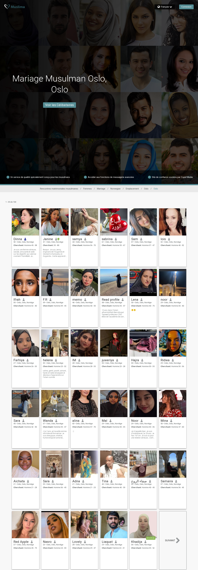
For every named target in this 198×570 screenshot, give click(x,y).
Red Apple (21, 542)
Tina (105, 481)
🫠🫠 (133, 310)
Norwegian (115, 188)
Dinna (17, 239)
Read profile (110, 299)
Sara (16, 420)
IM (74, 360)
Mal (104, 420)
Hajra (135, 360)
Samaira (167, 481)
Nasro (47, 542)
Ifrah (16, 299)
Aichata (19, 481)
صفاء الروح (139, 481)
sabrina (107, 239)
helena (48, 360)
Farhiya (18, 360)
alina (75, 420)
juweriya (108, 360)
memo (77, 299)
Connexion (186, 6)
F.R (45, 299)
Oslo (146, 188)
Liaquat (107, 542)
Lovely (77, 542)
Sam (134, 239)
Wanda (48, 420)
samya (77, 239)
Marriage (101, 188)
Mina (164, 420)
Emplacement (132, 188)
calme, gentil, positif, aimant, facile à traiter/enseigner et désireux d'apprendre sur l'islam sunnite (54, 374)
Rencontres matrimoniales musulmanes (59, 188)
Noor (134, 420)
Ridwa (165, 360)
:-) (73, 431)
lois (163, 239)
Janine (48, 239)
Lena (134, 299)
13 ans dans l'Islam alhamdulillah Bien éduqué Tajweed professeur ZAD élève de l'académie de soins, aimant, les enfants (113, 313)
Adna (76, 481)
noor (164, 299)
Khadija (136, 542)
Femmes (87, 188)
